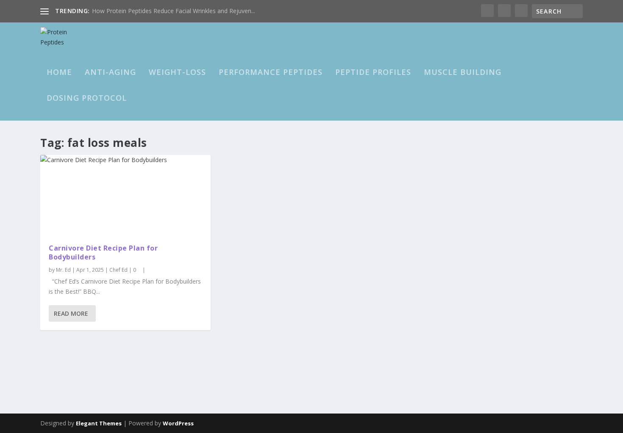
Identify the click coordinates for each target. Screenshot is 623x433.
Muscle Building (462, 73)
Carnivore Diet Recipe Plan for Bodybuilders (103, 252)
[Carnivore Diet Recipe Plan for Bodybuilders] (125, 195)
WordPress (178, 423)
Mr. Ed (63, 269)
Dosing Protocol (87, 98)
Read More (71, 313)
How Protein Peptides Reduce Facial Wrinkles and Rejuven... (173, 11)
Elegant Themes (99, 423)
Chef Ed (118, 269)
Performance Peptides (271, 73)
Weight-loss (177, 73)
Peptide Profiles (373, 73)
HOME (59, 73)
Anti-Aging (110, 73)
